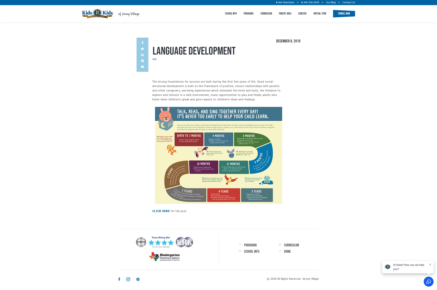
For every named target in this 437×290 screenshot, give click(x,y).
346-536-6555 (311, 2)
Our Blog (331, 2)
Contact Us (348, 2)
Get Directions (285, 2)
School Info (231, 13)
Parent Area (285, 13)
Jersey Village (97, 13)
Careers (302, 13)
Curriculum (266, 13)
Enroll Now (344, 13)
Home (287, 251)
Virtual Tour (319, 13)
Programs (249, 13)
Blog (154, 59)
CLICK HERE (161, 211)
